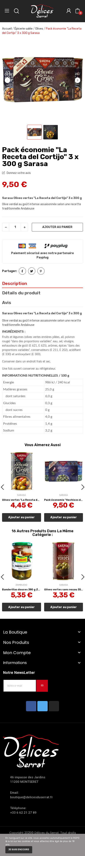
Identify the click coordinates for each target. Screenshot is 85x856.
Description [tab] (14, 283)
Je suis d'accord (18, 849)
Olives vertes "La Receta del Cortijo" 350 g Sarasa (21, 500)
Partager (22, 271)
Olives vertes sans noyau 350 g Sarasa (63, 589)
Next (77, 80)
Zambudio (21, 585)
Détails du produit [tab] (21, 292)
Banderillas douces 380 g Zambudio (21, 589)
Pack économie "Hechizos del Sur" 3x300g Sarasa (63, 500)
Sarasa (21, 495)
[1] (42, 686)
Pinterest (41, 271)
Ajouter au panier (57, 227)
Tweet (31, 271)
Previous (7, 80)
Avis (6, 302)
